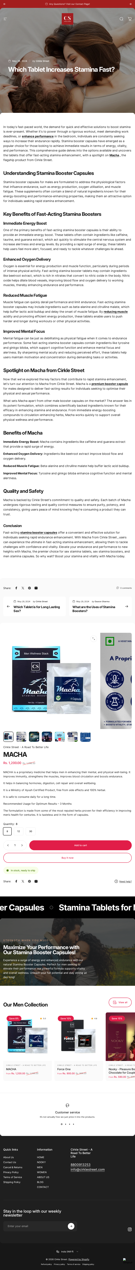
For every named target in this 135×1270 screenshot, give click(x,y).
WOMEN (42, 1172)
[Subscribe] (71, 1226)
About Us (8, 1157)
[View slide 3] (69, 1124)
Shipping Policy (11, 1182)
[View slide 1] (62, 1124)
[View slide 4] (73, 1124)
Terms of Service (12, 1177)
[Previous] (4, 4)
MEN (39, 1167)
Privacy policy (59, 1264)
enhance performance (38, 136)
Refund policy (46, 1264)
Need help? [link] (125, 881)
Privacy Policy (11, 1172)
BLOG (40, 1182)
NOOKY (41, 1162)
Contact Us (9, 1162)
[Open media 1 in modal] (93, 638)
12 (18, 831)
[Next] (130, 4)
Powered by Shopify (78, 1259)
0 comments (126, 588)
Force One (64, 1069)
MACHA (11, 1069)
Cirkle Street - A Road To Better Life (26, 747)
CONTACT (43, 1187)
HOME (40, 1157)
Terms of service (73, 1264)
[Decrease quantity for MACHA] (7, 845)
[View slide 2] (66, 1124)
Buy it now (68, 857)
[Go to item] (8, 737)
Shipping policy (88, 1264)
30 (30, 831)
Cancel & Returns (12, 1167)
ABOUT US (43, 1177)
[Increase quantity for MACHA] (23, 845)
